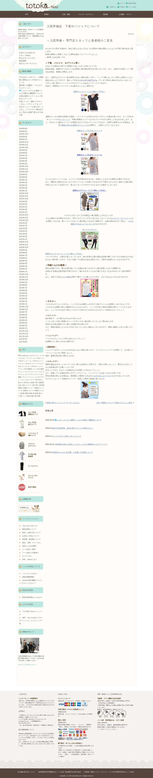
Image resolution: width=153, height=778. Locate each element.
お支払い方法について (30, 536)
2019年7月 (23, 288)
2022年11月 (23, 196)
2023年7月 (23, 180)
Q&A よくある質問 (29, 546)
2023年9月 (23, 174)
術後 (28, 396)
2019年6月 (23, 290)
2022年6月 (23, 204)
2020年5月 (23, 261)
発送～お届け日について (31, 532)
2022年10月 (23, 199)
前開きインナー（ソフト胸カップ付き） (89, 92)
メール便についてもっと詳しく (107, 729)
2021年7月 (23, 226)
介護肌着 (41, 382)
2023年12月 (23, 166)
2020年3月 (23, 266)
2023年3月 (23, 188)
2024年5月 (23, 158)
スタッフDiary (24, 55)
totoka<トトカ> (33, 29)
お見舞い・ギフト (125, 14)
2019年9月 (23, 282)
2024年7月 (23, 155)
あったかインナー (33, 355)
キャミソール (22, 372)
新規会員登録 (132, 3)
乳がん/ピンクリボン (27, 58)
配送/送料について (29, 529)
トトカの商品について (31, 566)
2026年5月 (23, 131)
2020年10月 (23, 247)
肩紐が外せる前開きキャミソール (75, 125)
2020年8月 (23, 253)
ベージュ (31, 377)
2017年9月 (23, 339)
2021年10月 (23, 220)
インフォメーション (30, 519)
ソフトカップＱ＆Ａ (29, 573)
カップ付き (37, 358)
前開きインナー (28, 388)
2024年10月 (23, 147)
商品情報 (22, 61)
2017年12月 (23, 331)
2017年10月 (23, 336)
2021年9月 (23, 223)
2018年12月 (23, 307)
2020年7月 (23, 255)
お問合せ (122, 7)
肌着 (36, 393)
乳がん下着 (22, 382)
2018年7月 (23, 312)
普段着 (105, 14)
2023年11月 (23, 169)
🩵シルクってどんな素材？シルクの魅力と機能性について (77, 420)
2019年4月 (23, 296)
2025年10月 (23, 134)
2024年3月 (23, 161)
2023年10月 (23, 172)
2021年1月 (23, 239)
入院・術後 (66, 14)
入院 (19, 385)
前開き (20, 388)
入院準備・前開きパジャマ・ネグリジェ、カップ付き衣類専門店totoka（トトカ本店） (109, 772)
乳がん (40, 380)
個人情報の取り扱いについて (26, 772)
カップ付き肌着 (38, 369)
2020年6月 (23, 258)
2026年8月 (23, 128)
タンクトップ (64, 119)
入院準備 (41, 385)
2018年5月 (23, 317)
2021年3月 (23, 234)
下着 (36, 380)
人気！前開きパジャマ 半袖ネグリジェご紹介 (114, 403)
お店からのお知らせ (27, 53)
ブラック (25, 377)
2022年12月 (23, 193)
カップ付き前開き (26, 369)
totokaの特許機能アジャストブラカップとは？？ (30, 581)
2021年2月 (23, 236)
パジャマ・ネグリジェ (86, 14)
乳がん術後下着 (31, 382)
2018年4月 (23, 320)
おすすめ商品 (27, 604)
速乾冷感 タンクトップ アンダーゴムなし (63, 403)
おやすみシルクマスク (103, 376)
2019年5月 (23, 293)
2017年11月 (23, 334)
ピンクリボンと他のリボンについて (66, 436)
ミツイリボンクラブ (27, 380)
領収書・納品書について (31, 539)
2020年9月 (23, 250)
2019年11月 (23, 277)
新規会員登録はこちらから (32, 597)
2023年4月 (23, 185)
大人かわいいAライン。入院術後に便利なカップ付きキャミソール (31, 79)
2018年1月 (23, 328)
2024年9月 (23, 150)
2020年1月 (23, 272)
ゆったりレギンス (89, 229)
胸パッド (23, 396)
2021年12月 (23, 215)
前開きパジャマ (28, 390)
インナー (29, 358)
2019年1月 (23, 304)
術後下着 (33, 396)
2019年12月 (23, 274)
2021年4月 (23, 231)
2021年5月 (23, 228)
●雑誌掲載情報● (28, 577)
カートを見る (132, 7)
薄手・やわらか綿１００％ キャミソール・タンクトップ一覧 (31, 620)
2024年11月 (23, 145)
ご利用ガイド (113, 7)
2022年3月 (23, 209)
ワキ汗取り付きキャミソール (30, 613)
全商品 (46, 14)
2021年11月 (23, 218)
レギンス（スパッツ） (121, 218)
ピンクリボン (29, 374)
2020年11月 (23, 245)
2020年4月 (23, 263)
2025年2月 (23, 139)
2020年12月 (23, 242)
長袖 (38, 396)
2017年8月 (23, 342)
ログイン (122, 3)
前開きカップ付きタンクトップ (89, 131)
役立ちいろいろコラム (28, 63)
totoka (24, 355)
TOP (26, 14)
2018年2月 (23, 326)
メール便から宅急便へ (30, 553)
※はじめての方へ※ (29, 526)
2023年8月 (23, 177)
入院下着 (34, 385)
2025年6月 (23, 137)
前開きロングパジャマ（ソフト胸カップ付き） (64, 254)
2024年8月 (23, 153)
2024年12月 (23, 142)
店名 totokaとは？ (29, 559)
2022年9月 (23, 201)
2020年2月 (23, 269)
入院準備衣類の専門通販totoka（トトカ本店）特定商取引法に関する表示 (59, 772)
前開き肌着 (29, 393)
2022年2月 (23, 212)
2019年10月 (23, 280)
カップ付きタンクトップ (30, 363)
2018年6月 (23, 315)
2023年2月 (23, 191)
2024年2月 (23, 164)
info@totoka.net (24, 721)
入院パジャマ (26, 385)
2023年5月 (23, 182)
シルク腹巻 (65, 277)
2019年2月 (23, 301)
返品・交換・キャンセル (31, 543)
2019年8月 (23, 285)
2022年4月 (23, 207)
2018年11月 (23, 309)
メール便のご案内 (29, 549)
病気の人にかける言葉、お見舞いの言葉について (73, 452)
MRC (20, 355)
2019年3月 (23, 299)
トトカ (40, 372)
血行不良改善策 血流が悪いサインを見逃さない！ (73, 428)
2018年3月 (23, 323)
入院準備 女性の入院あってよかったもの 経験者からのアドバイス (80, 444)
